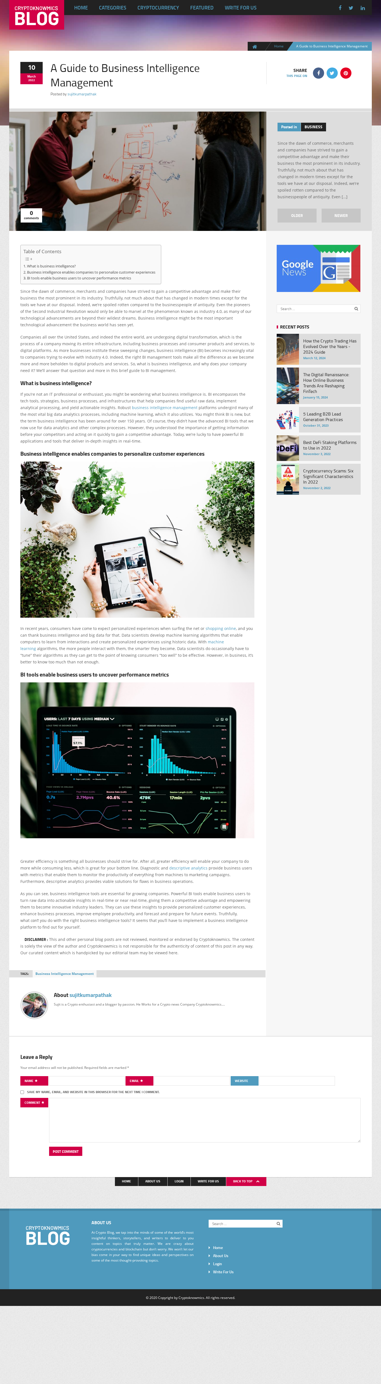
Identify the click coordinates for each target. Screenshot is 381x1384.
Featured (202, 7)
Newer (341, 215)
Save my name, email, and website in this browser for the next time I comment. (93, 1092)
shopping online (221, 628)
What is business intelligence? (51, 266)
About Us (152, 1181)
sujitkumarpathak (82, 93)
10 (31, 67)
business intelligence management (164, 407)
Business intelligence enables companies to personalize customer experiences (91, 272)
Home (81, 7)
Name (29, 1080)
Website (241, 1080)
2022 (31, 80)
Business (313, 127)
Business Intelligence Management (64, 973)
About (83, 995)
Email (135, 1080)
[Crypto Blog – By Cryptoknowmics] (36, 25)
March (31, 76)
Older (297, 215)
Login (179, 1181)
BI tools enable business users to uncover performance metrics (79, 278)
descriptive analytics (188, 868)
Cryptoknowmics (191, 1297)
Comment (33, 1102)
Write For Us (241, 7)
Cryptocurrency (158, 7)
